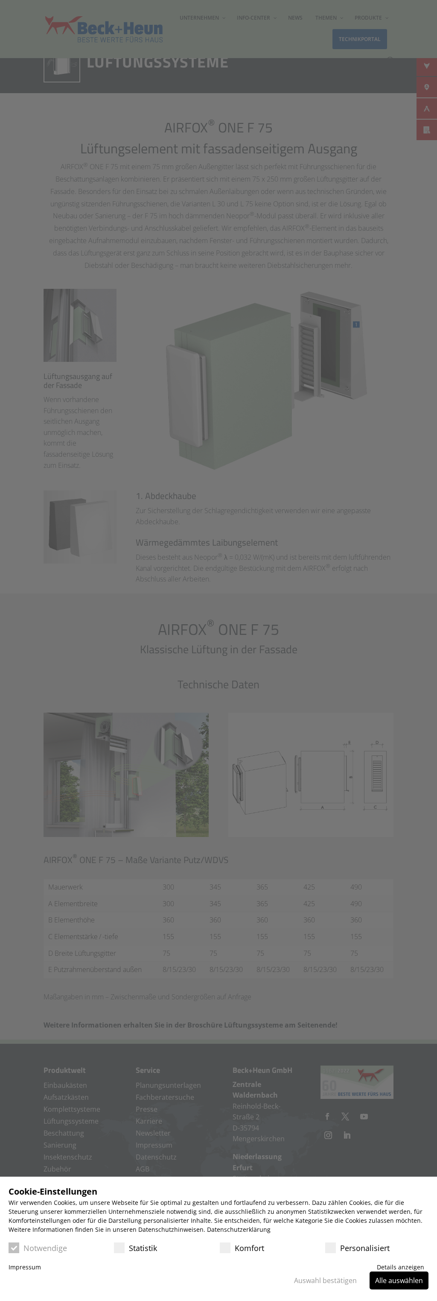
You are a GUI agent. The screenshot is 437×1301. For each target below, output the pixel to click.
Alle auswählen (399, 1280)
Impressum (25, 1267)
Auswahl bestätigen (325, 1280)
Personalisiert (365, 1248)
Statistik (143, 1248)
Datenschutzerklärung (239, 1229)
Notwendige (45, 1248)
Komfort (249, 1248)
